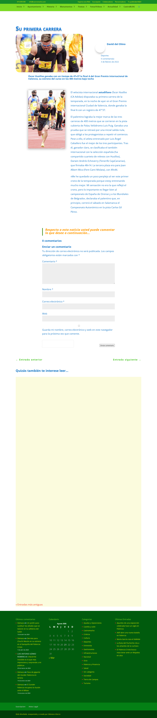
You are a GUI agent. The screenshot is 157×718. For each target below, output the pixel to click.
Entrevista (88, 645)
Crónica (87, 634)
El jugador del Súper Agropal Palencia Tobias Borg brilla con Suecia (63, 497)
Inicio (19, 7)
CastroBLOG (129, 7)
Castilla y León (89, 627)
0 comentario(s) (107, 58)
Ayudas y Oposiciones (93, 623)
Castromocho (89, 630)
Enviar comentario (107, 345)
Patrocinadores (120, 2)
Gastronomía (89, 649)
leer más (25, 401)
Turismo (87, 683)
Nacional (87, 657)
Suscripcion (20, 706)
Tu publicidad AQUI (134, 2)
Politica (45, 346)
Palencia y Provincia (92, 664)
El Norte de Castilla (29, 539)
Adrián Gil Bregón (28, 427)
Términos (53, 346)
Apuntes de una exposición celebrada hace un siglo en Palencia (128, 626)
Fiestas (81, 7)
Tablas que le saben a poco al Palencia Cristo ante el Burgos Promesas (65, 535)
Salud (86, 668)
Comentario (49, 261)
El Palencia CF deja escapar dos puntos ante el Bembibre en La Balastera (66, 572)
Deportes (105, 55)
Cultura (87, 638)
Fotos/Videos (96, 7)
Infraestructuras (90, 653)
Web (44, 313)
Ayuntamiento (34, 7)
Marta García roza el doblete (37, 386)
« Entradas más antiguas (29, 604)
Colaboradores (108, 2)
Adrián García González (31, 390)
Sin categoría (89, 672)
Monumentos (66, 7)
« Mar (52, 657)
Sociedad (87, 675)
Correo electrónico (53, 301)
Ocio (85, 660)
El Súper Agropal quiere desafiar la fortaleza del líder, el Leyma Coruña (65, 460)
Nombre (47, 289)
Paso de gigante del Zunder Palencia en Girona (28, 675)
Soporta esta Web (84, 2)
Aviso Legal (33, 706)
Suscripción (96, 2)
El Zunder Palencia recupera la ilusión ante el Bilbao (28, 687)
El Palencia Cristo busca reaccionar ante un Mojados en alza (58, 423)
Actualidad (113, 7)
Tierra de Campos (91, 679)
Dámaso (20, 623)
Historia (50, 7)
